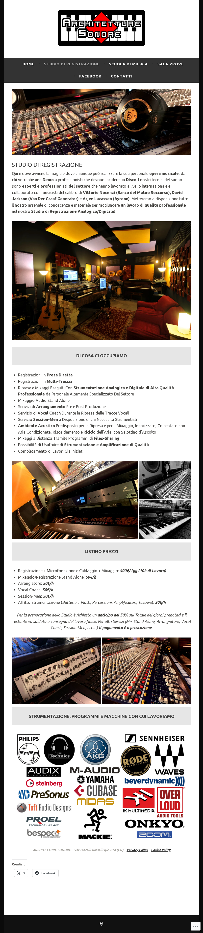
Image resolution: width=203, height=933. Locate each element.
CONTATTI (121, 76)
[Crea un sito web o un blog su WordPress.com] (101, 924)
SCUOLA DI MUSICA (128, 64)
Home (28, 64)
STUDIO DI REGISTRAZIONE (72, 64)
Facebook (90, 76)
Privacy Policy (137, 850)
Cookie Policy (161, 850)
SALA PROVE (170, 64)
